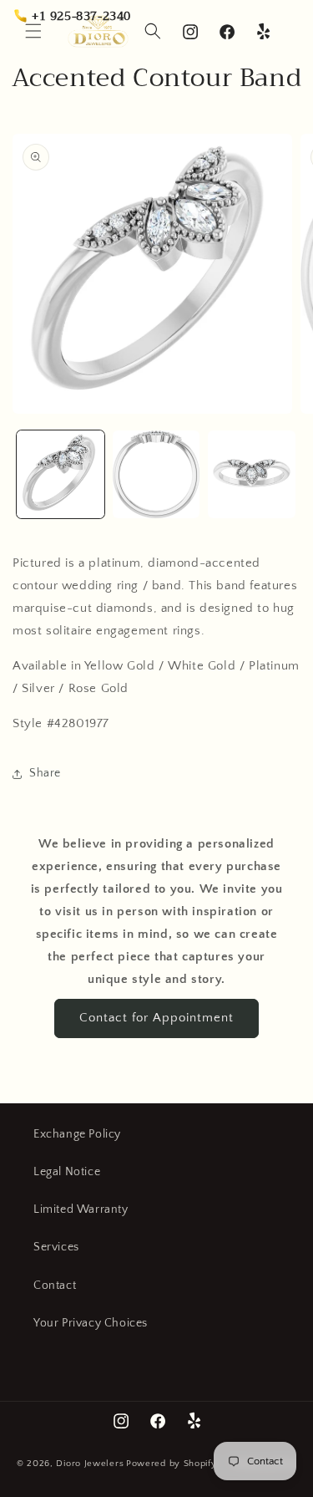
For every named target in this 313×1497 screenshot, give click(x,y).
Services (56, 1247)
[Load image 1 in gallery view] (60, 474)
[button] (152, 31)
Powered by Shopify (171, 1464)
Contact (54, 1285)
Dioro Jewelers (90, 1464)
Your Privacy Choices (90, 1323)
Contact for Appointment (156, 1018)
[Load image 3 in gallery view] (251, 474)
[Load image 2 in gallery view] (156, 474)
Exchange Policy (77, 1134)
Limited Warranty (81, 1209)
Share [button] (45, 773)
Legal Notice (66, 1172)
